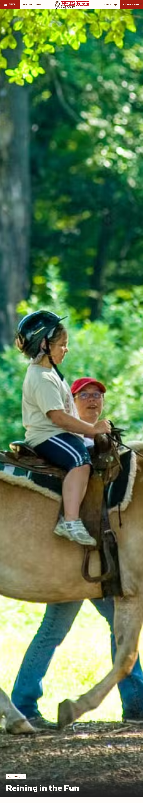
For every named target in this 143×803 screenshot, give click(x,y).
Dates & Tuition (28, 4)
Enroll (38, 4)
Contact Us (107, 4)
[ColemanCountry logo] (71, 4)
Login (115, 4)
